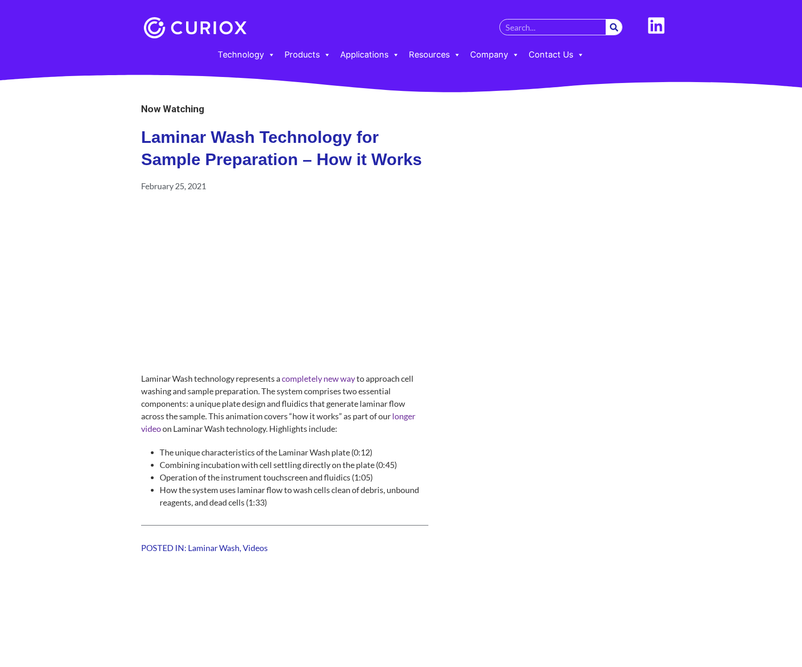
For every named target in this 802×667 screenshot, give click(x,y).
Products (302, 54)
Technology (241, 54)
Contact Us (551, 54)
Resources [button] (429, 54)
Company (489, 54)
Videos (255, 548)
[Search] (614, 27)
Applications (364, 54)
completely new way (318, 378)
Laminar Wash (213, 548)
